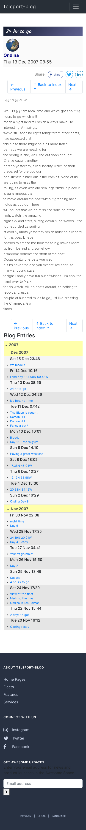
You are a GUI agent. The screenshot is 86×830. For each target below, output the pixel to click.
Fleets (8, 687)
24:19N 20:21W (21, 537)
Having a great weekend (26, 454)
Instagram (20, 729)
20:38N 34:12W (21, 489)
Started (15, 577)
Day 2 (14, 566)
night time (17, 521)
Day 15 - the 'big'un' (24, 442)
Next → (72, 86)
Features (10, 694)
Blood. (14, 437)
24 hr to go (18, 388)
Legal (42, 816)
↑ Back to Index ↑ (47, 86)
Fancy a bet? (19, 425)
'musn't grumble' (21, 554)
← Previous (17, 86)
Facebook (20, 746)
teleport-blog (20, 6)
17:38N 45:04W (21, 465)
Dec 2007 (19, 352)
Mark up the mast (22, 598)
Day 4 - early (19, 542)
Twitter (17, 738)
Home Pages (14, 679)
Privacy (25, 816)
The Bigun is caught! (24, 412)
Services (10, 702)
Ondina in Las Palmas (24, 603)
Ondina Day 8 (19, 501)
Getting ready (19, 626)
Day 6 (14, 525)
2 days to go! (19, 615)
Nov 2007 (19, 508)
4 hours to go (19, 582)
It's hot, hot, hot (21, 400)
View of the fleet (21, 594)
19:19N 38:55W (21, 477)
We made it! (18, 365)
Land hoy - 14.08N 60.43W (29, 377)
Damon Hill (17, 417)
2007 (13, 344)
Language (59, 816)
